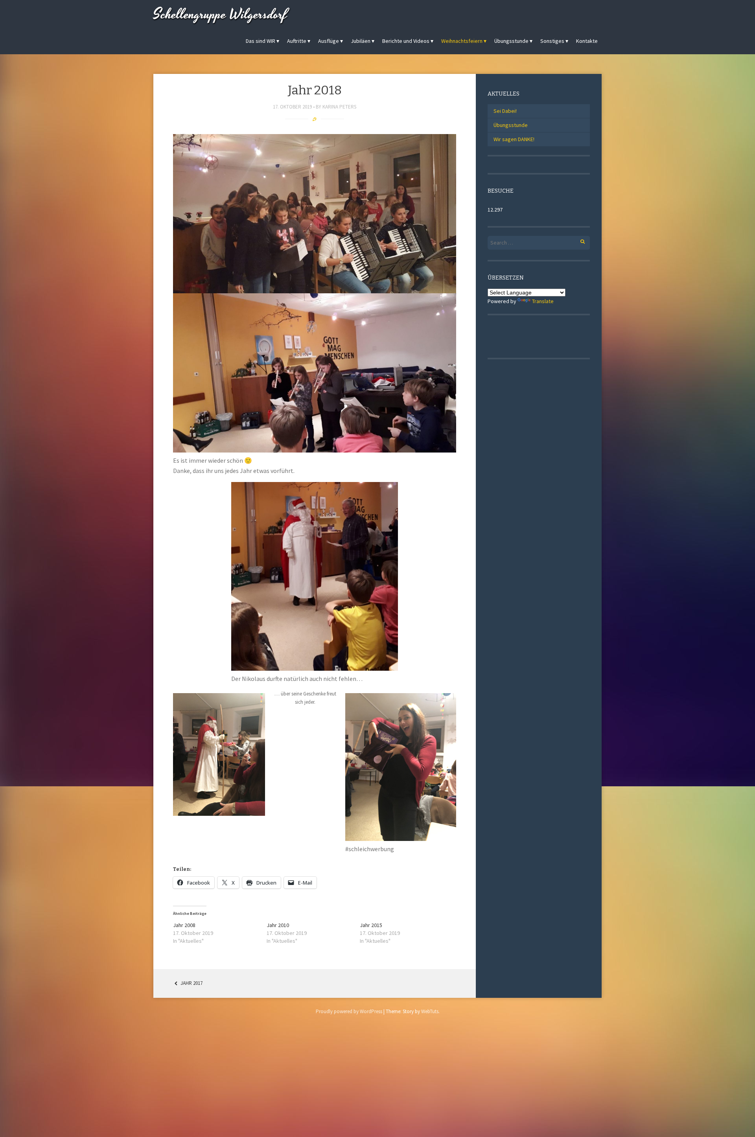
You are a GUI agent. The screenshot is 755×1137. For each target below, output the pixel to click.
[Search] (578, 240)
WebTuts (429, 1011)
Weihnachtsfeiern (461, 40)
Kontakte (587, 40)
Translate (543, 301)
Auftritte (296, 40)
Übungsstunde (511, 40)
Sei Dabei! (505, 110)
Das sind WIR (260, 40)
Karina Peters (339, 106)
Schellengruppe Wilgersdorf (220, 14)
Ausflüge (328, 40)
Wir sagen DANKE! (514, 139)
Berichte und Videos (405, 40)
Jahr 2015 (371, 925)
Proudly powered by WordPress (349, 1011)
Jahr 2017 (191, 983)
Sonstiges (552, 40)
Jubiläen (360, 40)
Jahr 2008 (184, 925)
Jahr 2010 (278, 925)
